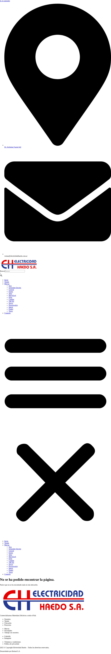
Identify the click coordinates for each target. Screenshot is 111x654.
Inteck (11, 307)
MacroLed (12, 295)
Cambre (11, 299)
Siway (11, 303)
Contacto (7, 313)
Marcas (6, 284)
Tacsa (11, 311)
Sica (10, 286)
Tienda (6, 282)
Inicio (6, 280)
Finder (11, 309)
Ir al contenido (5, 1)
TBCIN (11, 301)
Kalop (11, 292)
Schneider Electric (15, 288)
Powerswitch (13, 305)
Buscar (2, 271)
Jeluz (10, 294)
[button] (55, 427)
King (10, 297)
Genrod (11, 290)
